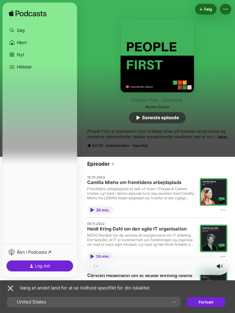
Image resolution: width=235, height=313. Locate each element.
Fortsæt (206, 302)
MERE (222, 137)
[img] (28, 14)
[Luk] (10, 288)
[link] (101, 163)
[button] (40, 30)
